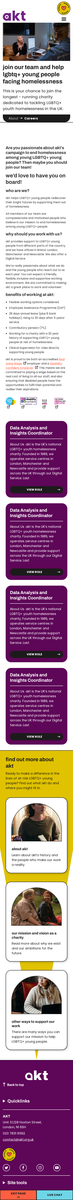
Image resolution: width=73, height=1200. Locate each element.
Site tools (17, 1182)
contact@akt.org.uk (18, 1139)
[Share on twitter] (6, 1167)
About (13, 118)
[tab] (16, 118)
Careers (31, 118)
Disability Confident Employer (34, 365)
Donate (64, 8)
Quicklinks (18, 1101)
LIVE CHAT (54, 1195)
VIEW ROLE (34, 490)
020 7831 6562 (14, 1133)
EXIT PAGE (18, 1193)
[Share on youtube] (56, 1167)
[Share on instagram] (40, 1167)
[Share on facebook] (23, 1167)
